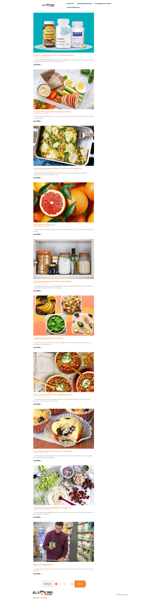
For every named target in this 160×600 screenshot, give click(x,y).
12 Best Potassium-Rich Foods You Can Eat (48, 338)
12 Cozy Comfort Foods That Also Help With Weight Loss (53, 394)
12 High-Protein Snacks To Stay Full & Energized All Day (52, 112)
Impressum (70, 3)
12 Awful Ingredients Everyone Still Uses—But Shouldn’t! (52, 281)
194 (72, 584)
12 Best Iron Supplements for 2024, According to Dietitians (53, 55)
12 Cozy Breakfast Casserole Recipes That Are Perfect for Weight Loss (57, 168)
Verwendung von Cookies (103, 3)
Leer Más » (37, 65)
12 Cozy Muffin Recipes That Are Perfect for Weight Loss (53, 451)
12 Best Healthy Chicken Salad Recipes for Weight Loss (52, 508)
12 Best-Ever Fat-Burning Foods (44, 225)
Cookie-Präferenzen (73, 7)
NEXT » (80, 584)
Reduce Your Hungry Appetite (43, 564)
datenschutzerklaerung (84, 3)
